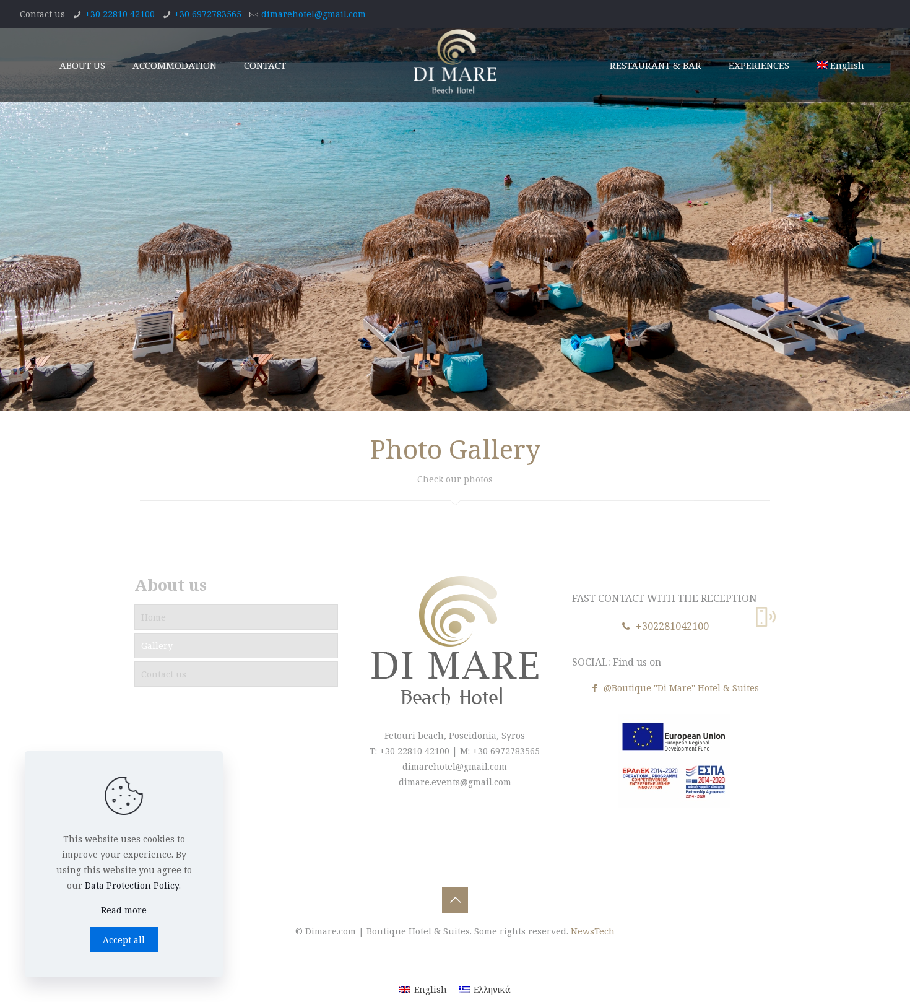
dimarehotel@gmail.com (313, 14)
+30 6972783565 (207, 14)
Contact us (163, 674)
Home (153, 617)
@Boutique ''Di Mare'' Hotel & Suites (680, 688)
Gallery (157, 645)
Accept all (124, 940)
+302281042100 (670, 626)
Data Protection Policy (132, 885)
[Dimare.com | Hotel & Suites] (455, 65)
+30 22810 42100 (120, 14)
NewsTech (593, 931)
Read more (124, 910)
